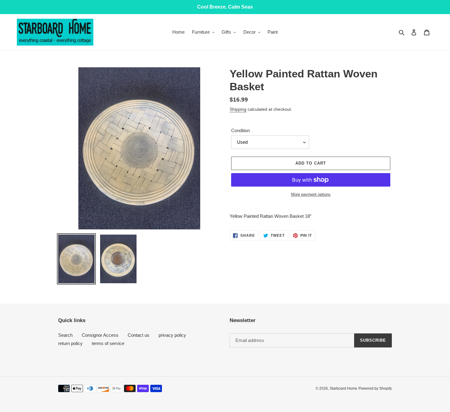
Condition (240, 130)
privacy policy (172, 335)
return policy (70, 343)
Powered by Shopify (375, 388)
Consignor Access (100, 335)
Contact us (138, 335)
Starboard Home (343, 388)
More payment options (311, 194)
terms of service (108, 343)
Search (65, 335)
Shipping (238, 109)
